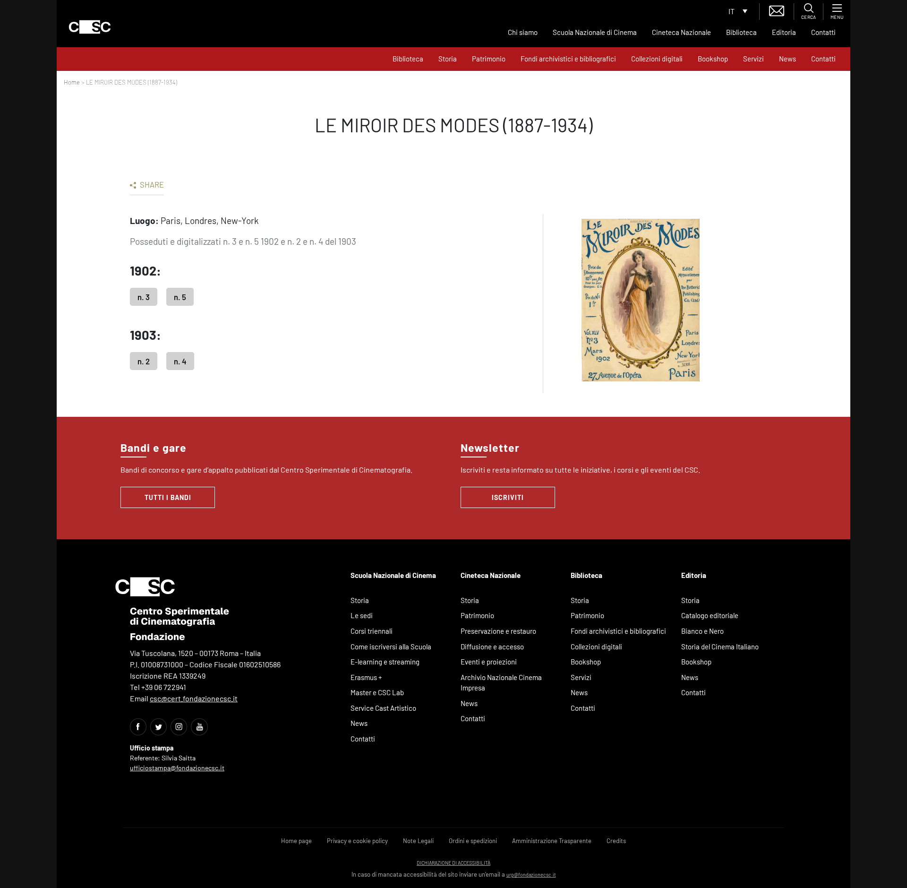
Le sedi (362, 615)
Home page (296, 841)
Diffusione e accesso (492, 646)
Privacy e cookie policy (357, 841)
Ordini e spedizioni (473, 841)
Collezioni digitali (657, 58)
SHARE (151, 184)
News (787, 58)
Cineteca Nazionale (681, 32)
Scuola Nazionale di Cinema (595, 32)
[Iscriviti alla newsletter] (777, 9)
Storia (447, 58)
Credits (616, 841)
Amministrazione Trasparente (551, 841)
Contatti (823, 32)
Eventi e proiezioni (489, 661)
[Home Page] (90, 27)
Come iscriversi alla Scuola (391, 646)
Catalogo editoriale (709, 615)
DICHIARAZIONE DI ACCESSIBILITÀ (453, 863)
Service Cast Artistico (383, 708)
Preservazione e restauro (498, 631)
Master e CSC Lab (377, 692)
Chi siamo (523, 32)
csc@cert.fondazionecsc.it (194, 698)
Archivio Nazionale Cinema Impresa (501, 682)
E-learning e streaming (385, 661)
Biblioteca (741, 32)
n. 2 (143, 361)
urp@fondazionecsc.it (531, 874)
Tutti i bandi (168, 497)
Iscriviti (508, 497)
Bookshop (713, 58)
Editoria (784, 32)
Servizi (753, 58)
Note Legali (418, 841)
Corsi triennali (372, 631)
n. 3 (143, 297)
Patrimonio (488, 58)
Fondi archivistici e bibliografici (568, 58)
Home (72, 82)
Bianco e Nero (702, 631)
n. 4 (180, 361)
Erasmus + (366, 677)
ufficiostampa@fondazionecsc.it (177, 768)
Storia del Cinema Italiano (720, 646)
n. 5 (180, 297)
